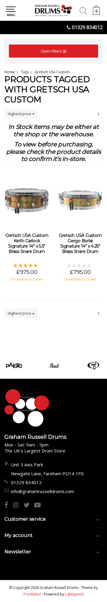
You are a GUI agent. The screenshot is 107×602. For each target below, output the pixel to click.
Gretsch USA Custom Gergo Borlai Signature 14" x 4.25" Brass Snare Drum (80, 243)
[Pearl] (53, 365)
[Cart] (96, 13)
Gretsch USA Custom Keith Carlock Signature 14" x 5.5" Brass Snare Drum (26, 243)
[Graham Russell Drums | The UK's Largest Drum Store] (53, 10)
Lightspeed (74, 594)
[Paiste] (14, 365)
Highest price (20, 113)
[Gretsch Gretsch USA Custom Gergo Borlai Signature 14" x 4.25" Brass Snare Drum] (80, 200)
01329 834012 (87, 27)
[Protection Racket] (93, 365)
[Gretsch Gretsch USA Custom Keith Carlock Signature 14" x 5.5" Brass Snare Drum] (26, 200)
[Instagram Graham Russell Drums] (18, 505)
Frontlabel (32, 594)
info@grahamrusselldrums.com (42, 491)
